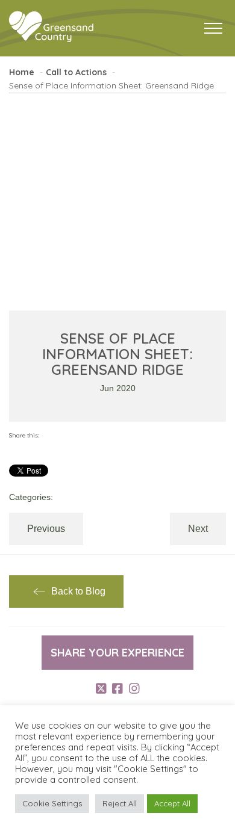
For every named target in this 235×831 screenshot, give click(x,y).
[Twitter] (101, 688)
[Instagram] (134, 688)
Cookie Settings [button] (52, 803)
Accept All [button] (172, 803)
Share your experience (117, 653)
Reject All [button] (119, 803)
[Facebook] (117, 688)
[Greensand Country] (51, 27)
